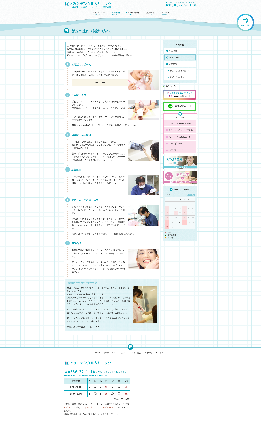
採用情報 (148, 353)
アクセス (159, 353)
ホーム (98, 353)
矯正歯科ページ (95, 414)
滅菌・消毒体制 (177, 77)
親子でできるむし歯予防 (180, 137)
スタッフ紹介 (135, 353)
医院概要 (173, 50)
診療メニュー (109, 353)
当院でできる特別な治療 (180, 123)
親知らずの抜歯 (176, 143)
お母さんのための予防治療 (181, 130)
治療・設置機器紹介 (179, 70)
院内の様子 (174, 64)
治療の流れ (174, 57)
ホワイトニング (176, 150)
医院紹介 (122, 353)
